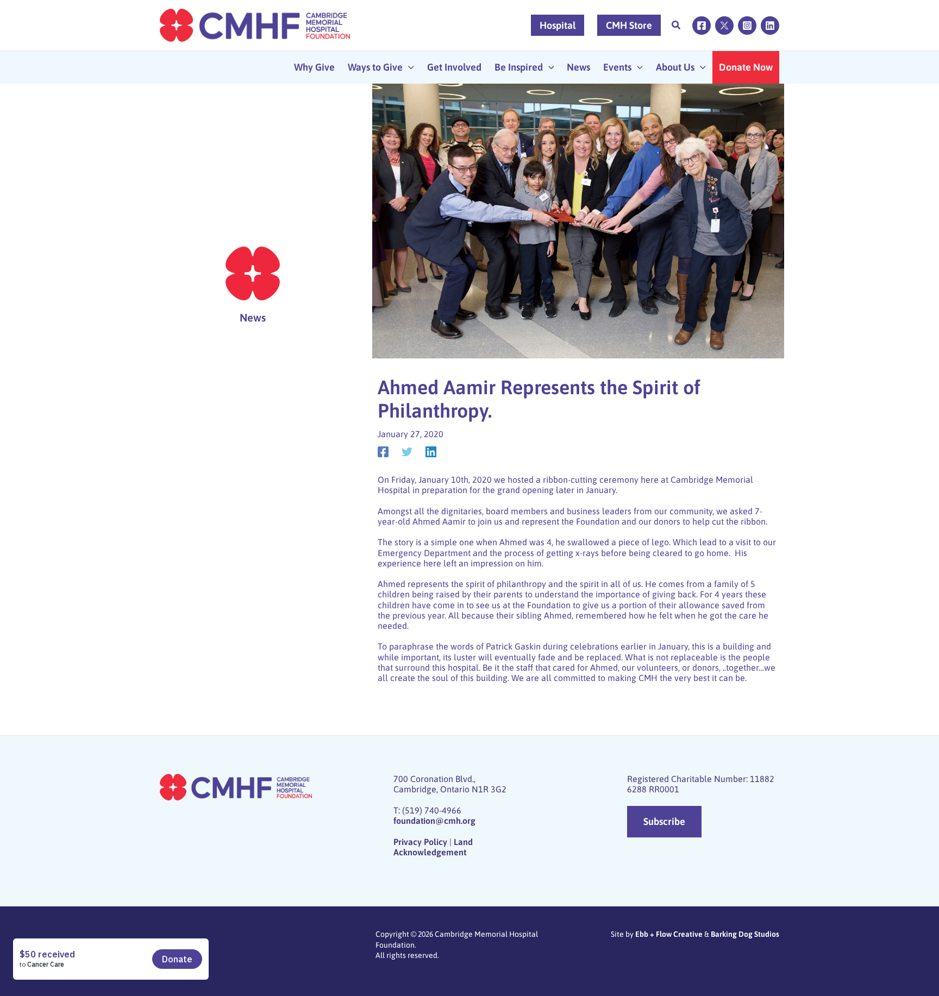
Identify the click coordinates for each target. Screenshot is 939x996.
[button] (676, 26)
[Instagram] (747, 25)
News (253, 317)
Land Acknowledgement (433, 847)
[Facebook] (701, 25)
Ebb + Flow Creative (669, 934)
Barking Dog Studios (745, 934)
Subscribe (664, 821)
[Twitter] (724, 25)
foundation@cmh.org (434, 820)
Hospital (557, 25)
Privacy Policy (420, 842)
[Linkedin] (770, 25)
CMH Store (629, 25)
